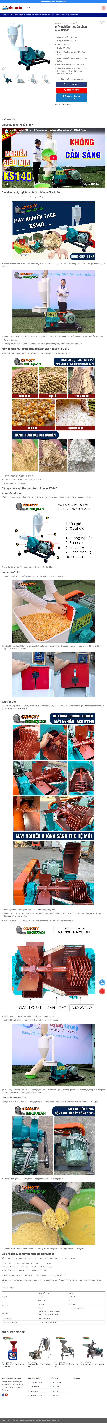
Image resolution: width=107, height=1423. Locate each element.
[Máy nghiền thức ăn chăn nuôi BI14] (93, 1348)
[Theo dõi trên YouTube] (6, 1394)
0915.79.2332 (72, 90)
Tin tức (22, 15)
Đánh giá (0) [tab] (11, 119)
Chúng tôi (30, 15)
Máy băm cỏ (35, 1387)
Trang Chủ (5, 15)
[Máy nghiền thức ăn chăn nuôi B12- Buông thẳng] (14, 1348)
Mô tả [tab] (4, 119)
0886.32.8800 (72, 84)
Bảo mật (55, 1391)
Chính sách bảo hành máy (44, 15)
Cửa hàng (14, 15)
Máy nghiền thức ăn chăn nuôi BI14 (92, 1364)
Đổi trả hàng (57, 1382)
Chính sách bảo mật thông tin (67, 15)
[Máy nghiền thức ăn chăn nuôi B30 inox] (40, 1348)
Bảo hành (56, 1387)
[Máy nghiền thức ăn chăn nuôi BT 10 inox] (67, 1348)
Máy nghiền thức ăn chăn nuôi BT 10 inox (66, 1365)
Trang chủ (59, 23)
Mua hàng (56, 1395)
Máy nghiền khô (71, 23)
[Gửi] (103, 8)
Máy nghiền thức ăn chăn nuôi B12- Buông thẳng (13, 1365)
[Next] (48, 47)
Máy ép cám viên (36, 1382)
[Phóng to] (4, 69)
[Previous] (5, 47)
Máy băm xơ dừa (36, 1395)
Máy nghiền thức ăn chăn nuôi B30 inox (39, 1365)
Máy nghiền (34, 1391)
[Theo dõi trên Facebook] (3, 1394)
